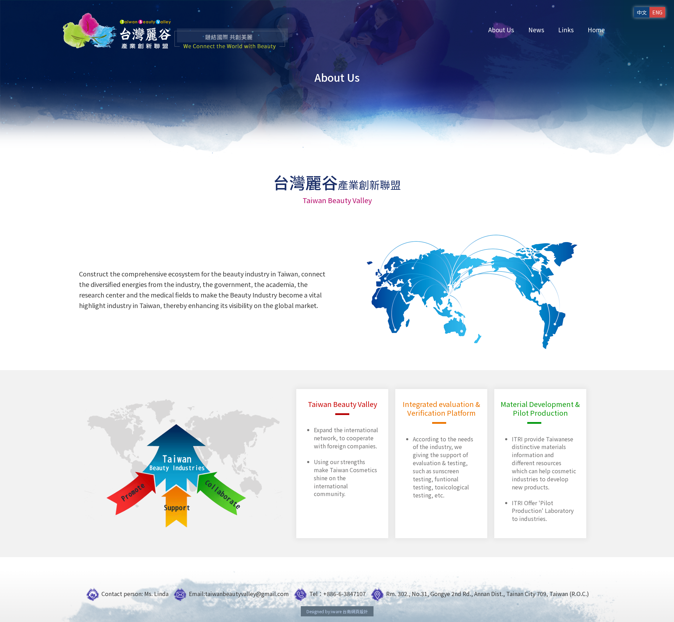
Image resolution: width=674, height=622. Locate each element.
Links (566, 29)
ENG (657, 12)
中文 (642, 12)
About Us (501, 29)
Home (596, 29)
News (536, 29)
